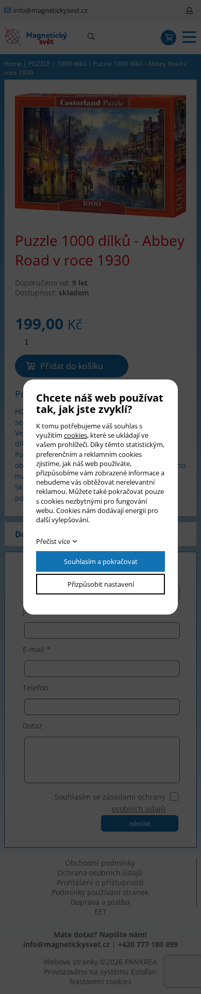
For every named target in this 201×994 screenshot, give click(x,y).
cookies (75, 435)
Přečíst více (53, 541)
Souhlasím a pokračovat (101, 561)
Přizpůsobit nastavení (101, 584)
